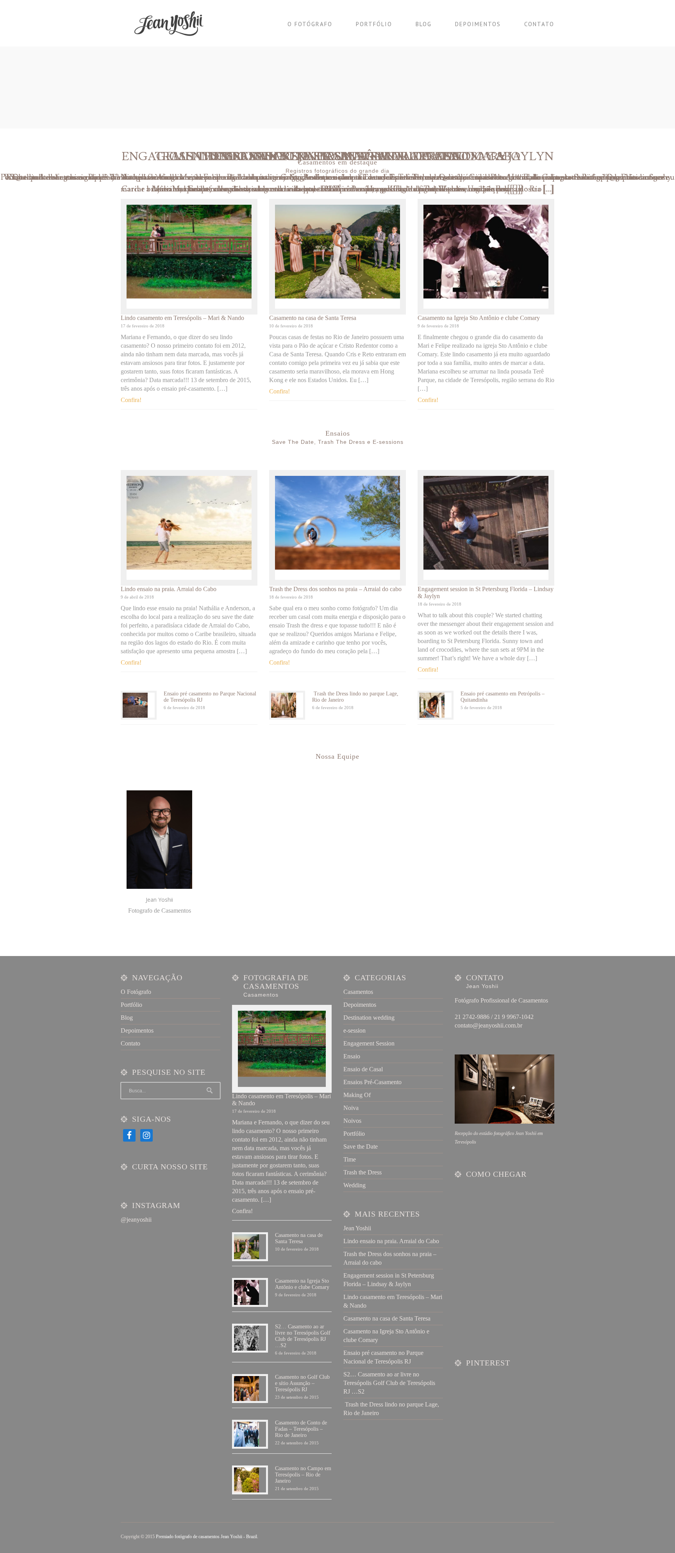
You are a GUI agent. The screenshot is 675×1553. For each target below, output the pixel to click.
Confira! (131, 400)
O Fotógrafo (310, 24)
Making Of (357, 1095)
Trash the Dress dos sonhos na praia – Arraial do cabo (335, 589)
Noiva (351, 1107)
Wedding (354, 1185)
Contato (539, 24)
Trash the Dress (362, 1172)
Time (349, 1159)
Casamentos (358, 991)
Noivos (352, 1120)
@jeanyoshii (136, 1219)
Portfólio (374, 24)
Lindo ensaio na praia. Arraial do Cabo (168, 589)
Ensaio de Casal (363, 1069)
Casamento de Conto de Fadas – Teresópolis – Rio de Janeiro (301, 1429)
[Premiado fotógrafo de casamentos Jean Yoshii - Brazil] (173, 23)
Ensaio (351, 1056)
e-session (354, 1030)
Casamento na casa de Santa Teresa (312, 318)
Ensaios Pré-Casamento (372, 1082)
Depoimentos (478, 24)
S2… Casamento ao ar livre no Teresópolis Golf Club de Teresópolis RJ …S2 (302, 1336)
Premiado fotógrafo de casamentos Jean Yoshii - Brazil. (207, 1536)
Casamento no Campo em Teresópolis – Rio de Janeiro (303, 1474)
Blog (424, 24)
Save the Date (360, 1146)
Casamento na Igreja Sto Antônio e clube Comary (479, 318)
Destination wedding (369, 1017)
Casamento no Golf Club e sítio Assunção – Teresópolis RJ (302, 1383)
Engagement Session (369, 1043)
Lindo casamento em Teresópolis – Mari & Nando (182, 318)
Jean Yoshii (357, 1228)
